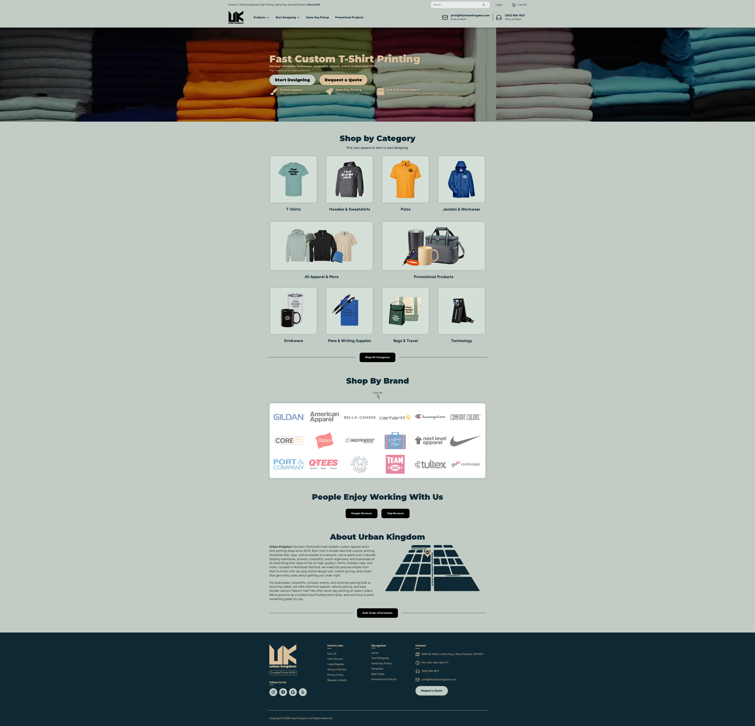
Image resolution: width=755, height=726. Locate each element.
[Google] (293, 692)
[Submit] (484, 5)
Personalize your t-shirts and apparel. (300, 93)
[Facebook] (283, 692)
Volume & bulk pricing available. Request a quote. (413, 93)
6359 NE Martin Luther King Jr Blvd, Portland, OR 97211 (452, 654)
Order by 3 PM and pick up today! (353, 93)
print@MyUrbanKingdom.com (439, 679)
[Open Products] (268, 17)
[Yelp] (303, 692)
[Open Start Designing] (298, 17)
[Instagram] (273, 692)
